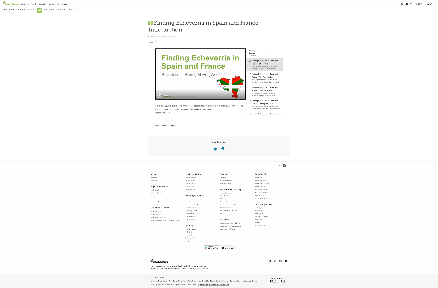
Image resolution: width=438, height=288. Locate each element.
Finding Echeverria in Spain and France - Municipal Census (265, 102)
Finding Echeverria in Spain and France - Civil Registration (265, 75)
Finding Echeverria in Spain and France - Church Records (265, 88)
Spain (173, 125)
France (164, 125)
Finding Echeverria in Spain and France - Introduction (265, 62)
